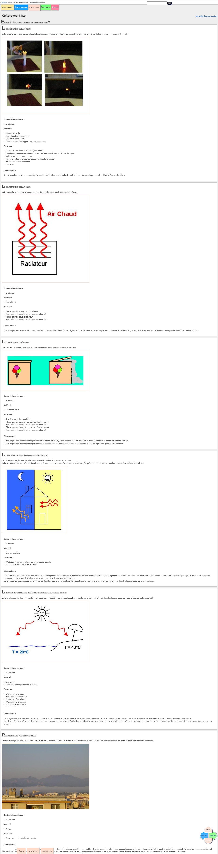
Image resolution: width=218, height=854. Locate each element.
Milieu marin (45, 7)
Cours (21, 851)
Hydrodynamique (21, 7)
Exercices (33, 851)
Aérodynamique (7, 7)
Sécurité (55, 7)
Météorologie (34, 7)
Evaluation (47, 851)
